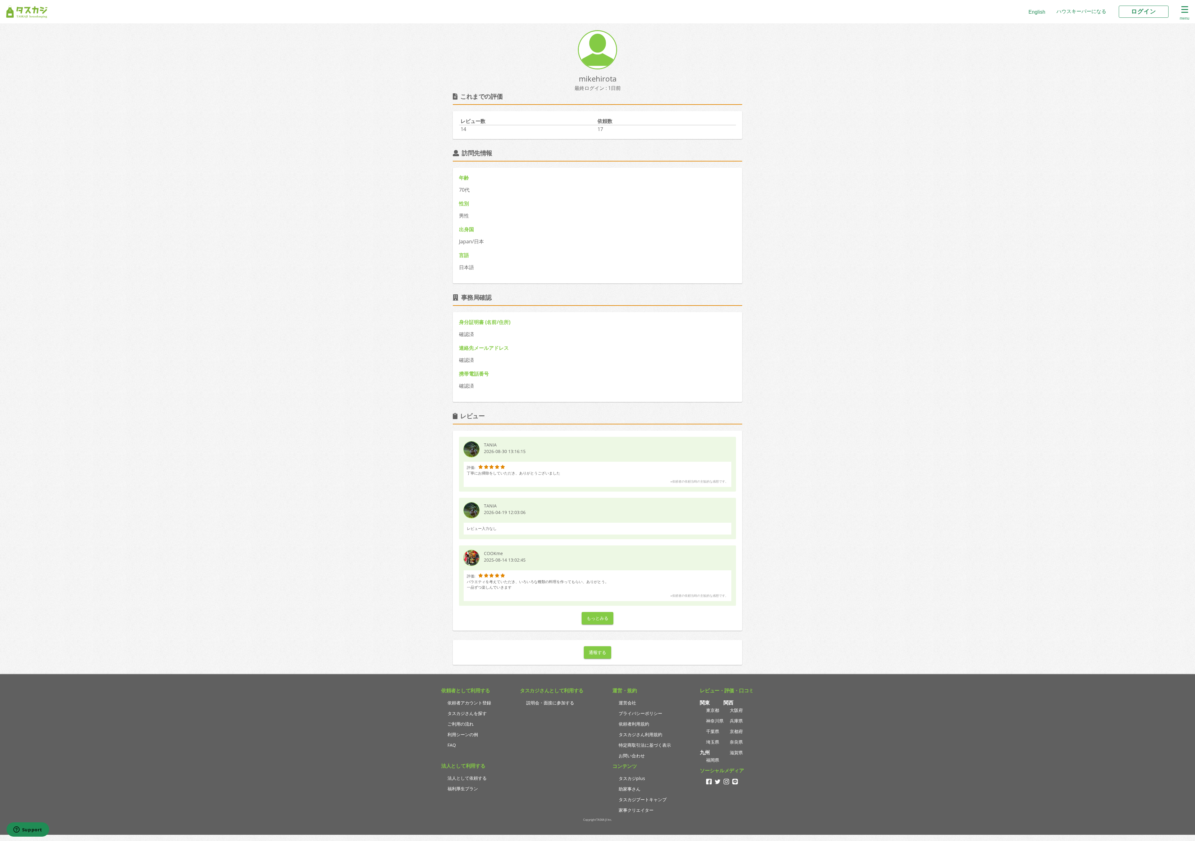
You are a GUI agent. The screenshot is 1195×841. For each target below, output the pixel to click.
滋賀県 (736, 752)
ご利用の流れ (461, 724)
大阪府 (736, 710)
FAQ (452, 745)
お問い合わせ (632, 756)
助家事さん (629, 789)
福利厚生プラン (463, 789)
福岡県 (712, 760)
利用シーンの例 (463, 734)
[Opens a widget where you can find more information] (27, 830)
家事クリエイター (636, 810)
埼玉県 (712, 742)
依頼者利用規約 (634, 724)
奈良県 (736, 742)
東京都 (712, 710)
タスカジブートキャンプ (643, 799)
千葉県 (712, 731)
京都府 (736, 731)
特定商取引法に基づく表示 (645, 745)
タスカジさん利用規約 (640, 734)
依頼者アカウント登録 (469, 703)
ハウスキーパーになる (1081, 11)
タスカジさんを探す (467, 713)
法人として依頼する (467, 778)
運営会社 (627, 703)
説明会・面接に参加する (550, 703)
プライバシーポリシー (640, 713)
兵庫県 (736, 721)
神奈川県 (715, 721)
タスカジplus (632, 778)
